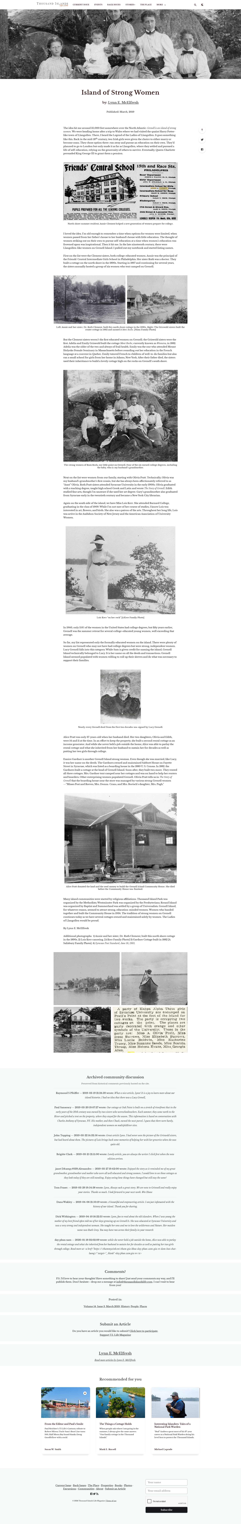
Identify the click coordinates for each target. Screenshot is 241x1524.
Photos (128, 1485)
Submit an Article (115, 1488)
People (135, 1306)
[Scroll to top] (202, 129)
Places (143, 1306)
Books (118, 1485)
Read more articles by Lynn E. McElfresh (115, 1360)
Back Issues (113, 5)
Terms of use (111, 1501)
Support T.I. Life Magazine (115, 1335)
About (99, 1488)
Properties (107, 1485)
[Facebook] (202, 149)
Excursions (69, 1488)
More (160, 5)
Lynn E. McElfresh (123, 102)
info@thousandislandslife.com (134, 1281)
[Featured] (85, 1393)
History (125, 1306)
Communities (86, 1488)
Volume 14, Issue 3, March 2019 (102, 1306)
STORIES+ (130, 5)
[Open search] (195, 5)
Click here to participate (144, 1331)
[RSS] (97, 1494)
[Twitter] (202, 139)
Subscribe (167, 1509)
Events (98, 5)
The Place (146, 5)
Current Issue (81, 5)
